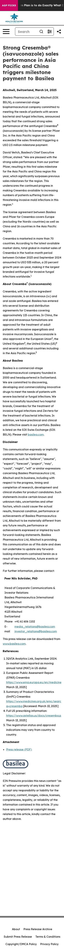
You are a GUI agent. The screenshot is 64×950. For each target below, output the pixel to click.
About (16, 929)
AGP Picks (9, 5)
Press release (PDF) (19, 749)
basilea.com (36, 434)
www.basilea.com (14, 643)
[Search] (41, 31)
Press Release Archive (37, 929)
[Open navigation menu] (6, 31)
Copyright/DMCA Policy (21, 944)
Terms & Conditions (47, 936)
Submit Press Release (18, 936)
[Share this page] (58, 31)
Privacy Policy (49, 944)
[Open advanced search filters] (49, 31)
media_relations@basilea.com (35, 626)
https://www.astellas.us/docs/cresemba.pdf (35, 715)
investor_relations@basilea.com (36, 631)
